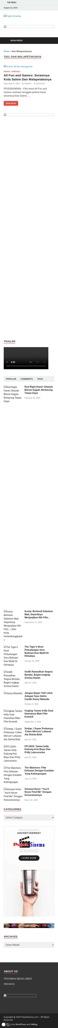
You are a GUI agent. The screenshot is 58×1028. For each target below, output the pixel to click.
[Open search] (50, 40)
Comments (27, 379)
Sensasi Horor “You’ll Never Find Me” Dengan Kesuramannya (38, 792)
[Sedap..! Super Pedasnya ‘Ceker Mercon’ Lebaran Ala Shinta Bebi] (13, 729)
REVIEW (7, 71)
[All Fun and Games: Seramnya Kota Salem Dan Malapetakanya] (29, 66)
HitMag (34, 1024)
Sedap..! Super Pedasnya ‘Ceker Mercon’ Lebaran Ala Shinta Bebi (39, 731)
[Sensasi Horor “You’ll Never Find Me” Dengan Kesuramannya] (13, 789)
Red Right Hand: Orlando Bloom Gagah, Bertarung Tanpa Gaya (39, 390)
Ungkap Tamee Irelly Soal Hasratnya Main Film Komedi (39, 713)
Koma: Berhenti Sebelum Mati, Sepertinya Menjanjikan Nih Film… (39, 614)
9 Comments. (40, 83)
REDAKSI (9, 984)
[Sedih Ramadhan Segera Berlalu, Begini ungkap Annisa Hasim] (13, 672)
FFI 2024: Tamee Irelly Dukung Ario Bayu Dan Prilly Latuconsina (38, 749)
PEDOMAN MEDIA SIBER (18, 979)
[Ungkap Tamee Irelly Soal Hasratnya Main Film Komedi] (13, 711)
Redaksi (28, 83)
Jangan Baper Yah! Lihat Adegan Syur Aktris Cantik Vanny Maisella (38, 696)
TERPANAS (15, 71)
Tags (40, 379)
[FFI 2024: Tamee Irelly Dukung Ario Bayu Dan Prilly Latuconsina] (13, 746)
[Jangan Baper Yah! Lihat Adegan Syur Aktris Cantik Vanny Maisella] (13, 693)
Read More (10, 102)
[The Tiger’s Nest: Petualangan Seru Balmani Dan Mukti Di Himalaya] (13, 647)
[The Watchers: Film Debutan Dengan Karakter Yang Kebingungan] (13, 768)
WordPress (20, 1024)
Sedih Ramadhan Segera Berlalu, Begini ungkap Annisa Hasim (39, 674)
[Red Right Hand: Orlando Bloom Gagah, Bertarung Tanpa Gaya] (13, 387)
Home (7, 51)
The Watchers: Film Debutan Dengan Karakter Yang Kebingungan (39, 770)
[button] (5, 1025)
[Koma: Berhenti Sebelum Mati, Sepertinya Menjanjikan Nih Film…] (13, 611)
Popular (11, 379)
